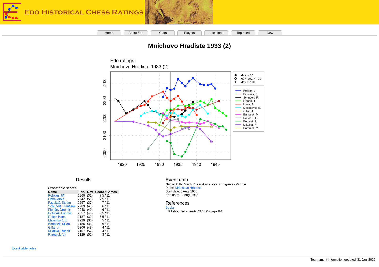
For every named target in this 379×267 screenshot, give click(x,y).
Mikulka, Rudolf (59, 231)
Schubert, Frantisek (61, 206)
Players (189, 33)
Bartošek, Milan (59, 224)
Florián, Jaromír (59, 209)
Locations (216, 33)
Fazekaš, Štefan (59, 202)
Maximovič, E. (58, 220)
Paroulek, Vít (57, 234)
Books (170, 207)
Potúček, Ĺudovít (59, 213)
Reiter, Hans (57, 216)
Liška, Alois (56, 199)
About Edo (136, 33)
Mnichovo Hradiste (188, 188)
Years (163, 33)
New (270, 33)
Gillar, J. (53, 227)
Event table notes (24, 248)
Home (109, 33)
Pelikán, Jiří (56, 195)
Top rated (243, 33)
